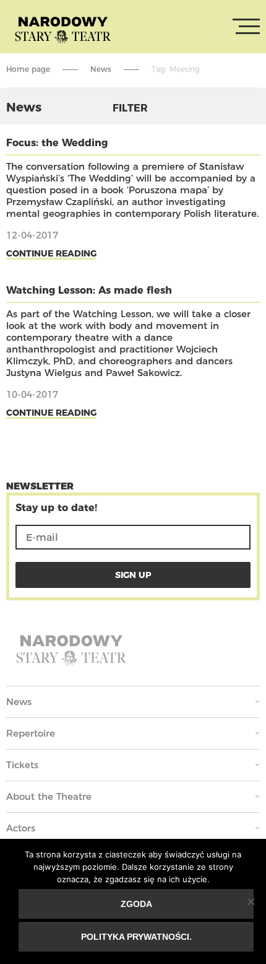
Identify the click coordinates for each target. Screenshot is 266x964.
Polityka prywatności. (136, 937)
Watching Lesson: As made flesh (89, 290)
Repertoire (30, 733)
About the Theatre (49, 796)
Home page (28, 69)
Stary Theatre (62, 29)
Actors (20, 828)
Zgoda (136, 904)
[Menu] (246, 26)
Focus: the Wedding (57, 143)
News (100, 69)
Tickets (22, 765)
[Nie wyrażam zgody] (250, 901)
